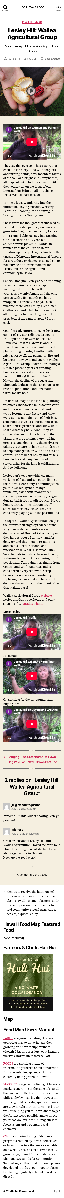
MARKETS (10, 1084)
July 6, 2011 (30, 58)
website (46, 596)
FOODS (8, 1063)
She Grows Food (32, 7)
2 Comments (52, 58)
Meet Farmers (32, 22)
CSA (6, 1136)
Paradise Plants (32, 604)
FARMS (8, 1038)
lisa (14, 58)
